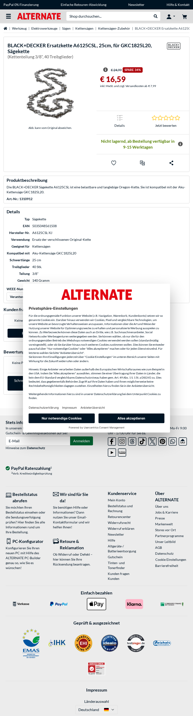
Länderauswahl (96, 701)
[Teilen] (171, 163)
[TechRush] (183, 441)
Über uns (161, 506)
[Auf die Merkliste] (114, 163)
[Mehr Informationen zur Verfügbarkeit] (180, 144)
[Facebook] (112, 441)
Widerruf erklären (121, 528)
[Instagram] (122, 441)
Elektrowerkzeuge (44, 28)
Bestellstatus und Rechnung (120, 508)
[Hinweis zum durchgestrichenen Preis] (105, 70)
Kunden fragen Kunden (118, 576)
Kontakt (183, 5)
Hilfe (170, 5)
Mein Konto (116, 500)
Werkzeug (19, 28)
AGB (158, 548)
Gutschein (115, 557)
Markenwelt (164, 524)
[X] (152, 441)
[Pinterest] (162, 441)
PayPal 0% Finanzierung (21, 5)
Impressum (96, 689)
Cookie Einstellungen (170, 560)
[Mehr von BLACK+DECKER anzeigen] (173, 52)
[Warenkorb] (184, 16)
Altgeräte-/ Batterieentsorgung (122, 548)
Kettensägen (84, 28)
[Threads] (132, 441)
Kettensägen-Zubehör (114, 28)
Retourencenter (119, 517)
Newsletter (136, 5)
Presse (160, 518)
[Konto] (171, 16)
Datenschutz (36, 448)
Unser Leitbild (165, 542)
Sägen (66, 28)
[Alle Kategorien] (8, 16)
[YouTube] (112, 452)
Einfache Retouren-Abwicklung (83, 5)
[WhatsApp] (173, 441)
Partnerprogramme (169, 536)
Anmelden (81, 441)
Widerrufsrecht (119, 523)
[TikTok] (142, 441)
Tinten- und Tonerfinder (116, 565)
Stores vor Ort (165, 530)
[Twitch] (122, 452)
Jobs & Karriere (166, 512)
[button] (142, 163)
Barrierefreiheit (166, 566)
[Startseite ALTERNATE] (39, 16)
